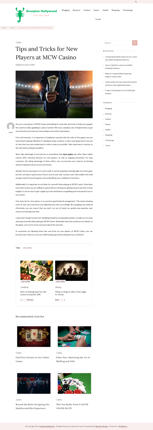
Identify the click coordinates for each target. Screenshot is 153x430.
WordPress (123, 426)
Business (76, 10)
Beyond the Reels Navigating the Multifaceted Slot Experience (32, 406)
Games (96, 10)
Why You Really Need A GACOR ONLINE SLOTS (72, 406)
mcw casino (68, 154)
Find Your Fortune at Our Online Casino (32, 359)
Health (105, 10)
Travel (98, 19)
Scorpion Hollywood (47, 426)
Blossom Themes (101, 426)
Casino (18, 42)
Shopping (116, 10)
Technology (128, 10)
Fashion (87, 10)
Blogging (66, 10)
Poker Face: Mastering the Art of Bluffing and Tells (73, 359)
